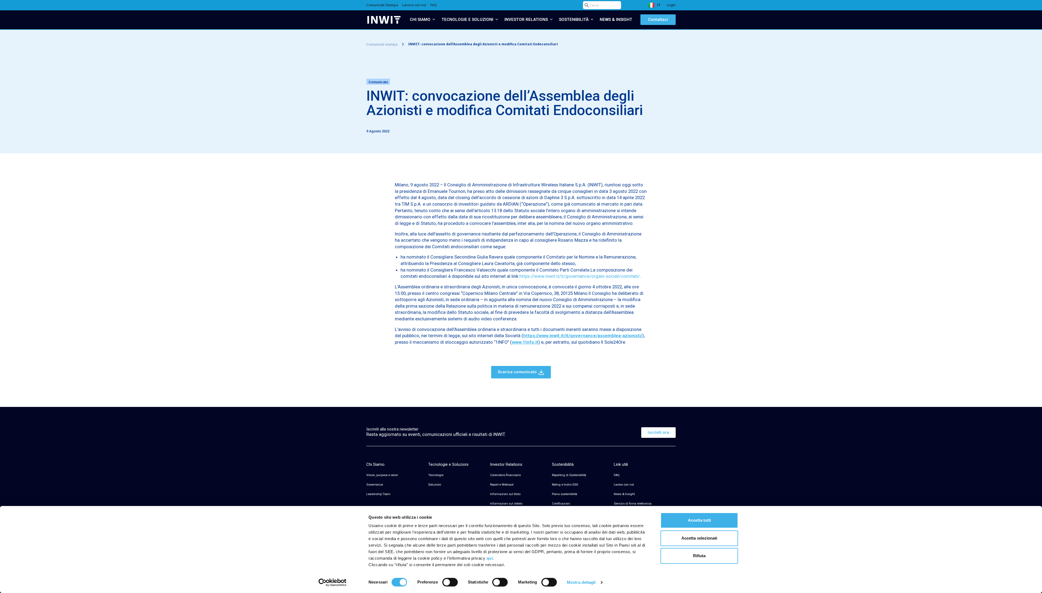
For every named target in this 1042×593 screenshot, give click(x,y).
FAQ (617, 475)
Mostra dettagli (581, 582)
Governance (374, 484)
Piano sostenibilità (564, 494)
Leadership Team (378, 494)
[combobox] (602, 5)
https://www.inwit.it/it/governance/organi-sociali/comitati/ (579, 276)
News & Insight (624, 494)
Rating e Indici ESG (565, 484)
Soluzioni (434, 484)
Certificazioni (561, 503)
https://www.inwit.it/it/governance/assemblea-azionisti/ (582, 335)
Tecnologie (435, 475)
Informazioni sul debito (506, 503)
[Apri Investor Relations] (551, 20)
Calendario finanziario (505, 475)
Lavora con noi (624, 484)
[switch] (450, 582)
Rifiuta (699, 555)
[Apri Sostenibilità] (592, 20)
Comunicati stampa (382, 44)
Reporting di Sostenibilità (569, 475)
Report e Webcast (501, 484)
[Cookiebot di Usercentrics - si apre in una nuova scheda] (332, 582)
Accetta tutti (699, 520)
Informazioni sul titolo (505, 494)
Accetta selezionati (699, 538)
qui (490, 558)
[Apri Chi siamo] (434, 20)
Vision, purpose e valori (382, 475)
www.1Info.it (525, 342)
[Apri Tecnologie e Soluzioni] (497, 20)
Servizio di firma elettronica (633, 503)
